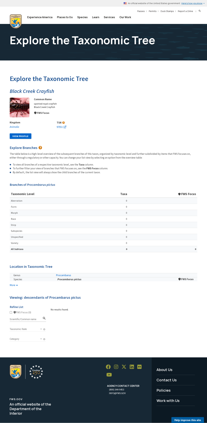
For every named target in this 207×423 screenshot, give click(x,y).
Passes (141, 11)
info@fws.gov (117, 393)
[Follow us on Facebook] (109, 367)
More (13, 285)
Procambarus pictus (69, 279)
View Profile (20, 136)
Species (82, 17)
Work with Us (168, 400)
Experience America (39, 17)
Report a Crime (185, 11)
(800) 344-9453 (116, 389)
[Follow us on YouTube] (110, 375)
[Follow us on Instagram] (117, 367)
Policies (164, 390)
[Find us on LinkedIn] (133, 367)
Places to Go (65, 17)
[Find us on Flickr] (140, 367)
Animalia (14, 127)
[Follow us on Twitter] (125, 367)
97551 (60, 127)
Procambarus (63, 275)
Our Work (125, 17)
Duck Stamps (167, 11)
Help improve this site (187, 420)
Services (109, 17)
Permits (153, 11)
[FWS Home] (16, 21)
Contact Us (167, 379)
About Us (164, 369)
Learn (95, 17)
